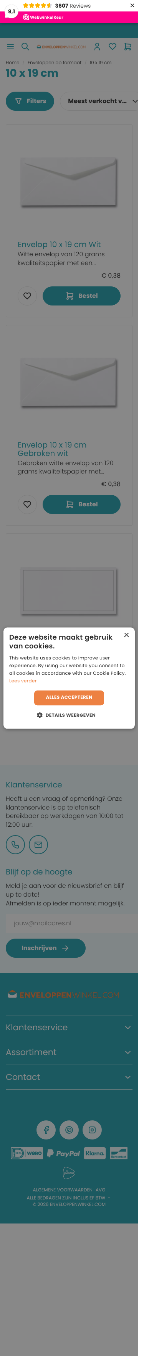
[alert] (69, 678)
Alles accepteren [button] (69, 698)
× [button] (126, 635)
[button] (69, 715)
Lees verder (23, 681)
